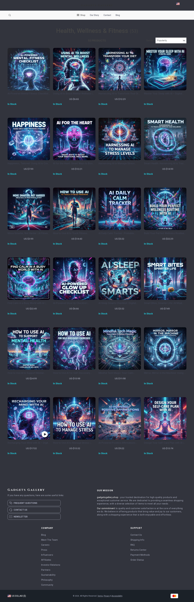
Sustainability (48, 575)
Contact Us (136, 535)
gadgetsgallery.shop (107, 497)
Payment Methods (140, 555)
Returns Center (138, 550)
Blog (118, 15)
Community (47, 585)
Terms (100, 596)
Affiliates (46, 560)
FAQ (132, 545)
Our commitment (106, 508)
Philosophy (47, 580)
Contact (107, 15)
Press (44, 550)
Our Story (94, 15)
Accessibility (117, 596)
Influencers (47, 555)
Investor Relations (50, 565)
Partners (45, 570)
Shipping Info (137, 540)
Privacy (107, 596)
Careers (45, 545)
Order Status (137, 560)
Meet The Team (49, 540)
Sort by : (150, 40)
